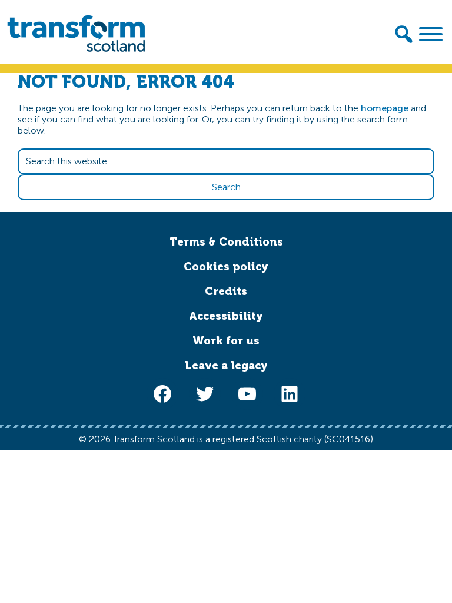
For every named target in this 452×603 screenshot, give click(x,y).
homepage (384, 108)
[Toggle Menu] (431, 34)
